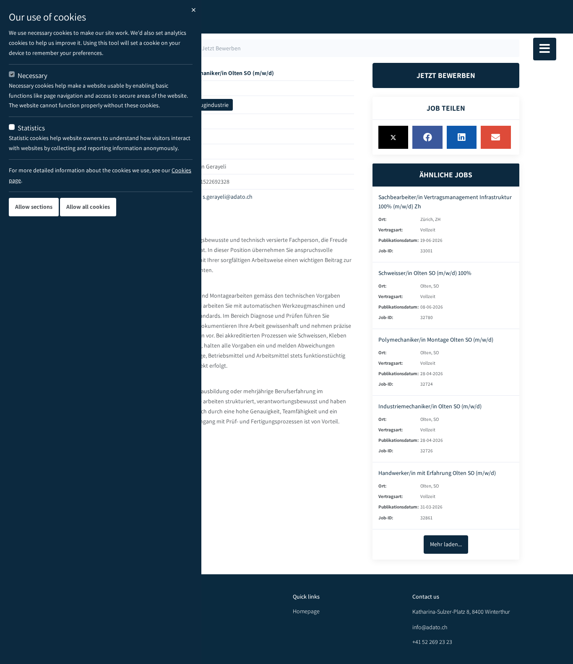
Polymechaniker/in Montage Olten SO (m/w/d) (435, 339)
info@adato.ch (429, 627)
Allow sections (33, 206)
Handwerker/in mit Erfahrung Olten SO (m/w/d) (437, 473)
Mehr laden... (446, 544)
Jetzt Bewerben (446, 75)
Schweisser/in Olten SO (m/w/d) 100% (424, 273)
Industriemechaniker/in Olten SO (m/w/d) (430, 406)
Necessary (32, 75)
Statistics (31, 127)
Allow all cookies (88, 206)
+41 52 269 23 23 (432, 642)
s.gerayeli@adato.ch (228, 196)
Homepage (306, 611)
